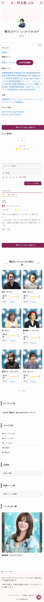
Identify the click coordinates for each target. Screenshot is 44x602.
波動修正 (19, 102)
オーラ (28, 99)
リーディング (36, 99)
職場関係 (16, 87)
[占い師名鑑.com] (22, 3)
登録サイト (6, 57)
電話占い (5, 52)
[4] (13, 177)
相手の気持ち (35, 78)
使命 (22, 87)
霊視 (7, 99)
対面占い (8, 448)
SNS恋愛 (12, 84)
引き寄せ (20, 90)
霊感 (3, 99)
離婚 (7, 73)
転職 (11, 87)
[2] (6, 177)
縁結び (20, 73)
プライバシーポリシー (14, 595)
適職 (37, 84)
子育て (29, 76)
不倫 (15, 73)
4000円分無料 (25, 63)
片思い (27, 78)
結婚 (3, 73)
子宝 (33, 90)
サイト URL (6, 107)
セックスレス (29, 84)
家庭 (25, 76)
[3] (10, 177)
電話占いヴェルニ (9, 63)
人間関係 (19, 76)
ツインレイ (25, 81)
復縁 (11, 73)
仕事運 (12, 76)
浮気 (13, 81)
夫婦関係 (20, 84)
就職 (6, 87)
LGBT (6, 84)
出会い (21, 78)
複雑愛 (17, 81)
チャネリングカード (17, 99)
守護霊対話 (12, 90)
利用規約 (24, 595)
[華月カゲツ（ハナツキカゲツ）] (22, 22)
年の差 (26, 73)
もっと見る (22, 391)
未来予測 (27, 90)
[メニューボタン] (3, 3)
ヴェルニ (12, 301)
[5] (16, 177)
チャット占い (9, 438)
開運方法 (36, 76)
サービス (5, 48)
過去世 (37, 73)
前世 (3, 76)
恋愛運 (15, 78)
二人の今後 (6, 81)
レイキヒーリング (9, 102)
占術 (3, 95)
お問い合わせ (32, 595)
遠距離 (31, 73)
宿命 (28, 87)
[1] (3, 177)
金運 (7, 76)
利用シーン (6, 68)
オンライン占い (10, 433)
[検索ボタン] (41, 3)
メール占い (9, 443)
